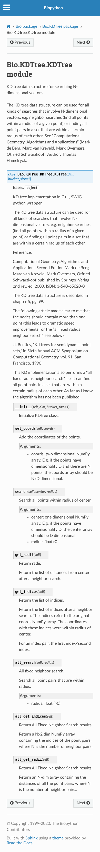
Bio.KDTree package (60, 26)
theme (58, 838)
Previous (22, 42)
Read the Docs (20, 843)
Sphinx (31, 838)
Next (81, 42)
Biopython (53, 8)
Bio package (26, 26)
